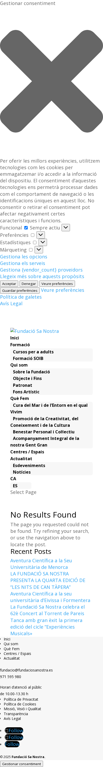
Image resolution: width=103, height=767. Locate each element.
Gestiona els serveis (22, 263)
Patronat (22, 385)
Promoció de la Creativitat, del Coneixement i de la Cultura (44, 422)
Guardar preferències (20, 290)
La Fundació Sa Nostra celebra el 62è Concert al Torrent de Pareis (47, 610)
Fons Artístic (26, 392)
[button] (51, 82)
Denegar (29, 283)
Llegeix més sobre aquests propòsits (42, 276)
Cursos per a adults (33, 352)
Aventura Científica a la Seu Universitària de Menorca (41, 563)
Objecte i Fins (27, 378)
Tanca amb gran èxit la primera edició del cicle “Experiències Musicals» (46, 626)
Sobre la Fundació (31, 372)
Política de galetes (21, 297)
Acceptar (9, 283)
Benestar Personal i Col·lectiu (43, 432)
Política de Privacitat (21, 699)
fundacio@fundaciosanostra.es (26, 670)
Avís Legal (11, 303)
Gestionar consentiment (21, 763)
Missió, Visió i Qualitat (22, 708)
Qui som (19, 365)
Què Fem (19, 398)
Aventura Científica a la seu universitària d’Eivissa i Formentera (50, 596)
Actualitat (21, 459)
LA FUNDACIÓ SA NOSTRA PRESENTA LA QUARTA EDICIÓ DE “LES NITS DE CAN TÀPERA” (47, 580)
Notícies (22, 472)
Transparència (16, 713)
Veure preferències (57, 283)
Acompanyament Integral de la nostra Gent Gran (44, 441)
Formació (20, 345)
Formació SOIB (28, 358)
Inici (14, 338)
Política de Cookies (20, 703)
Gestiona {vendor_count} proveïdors (41, 270)
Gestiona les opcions (23, 256)
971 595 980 (10, 676)
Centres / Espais (27, 452)
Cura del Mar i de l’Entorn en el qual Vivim (49, 408)
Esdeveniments (29, 465)
